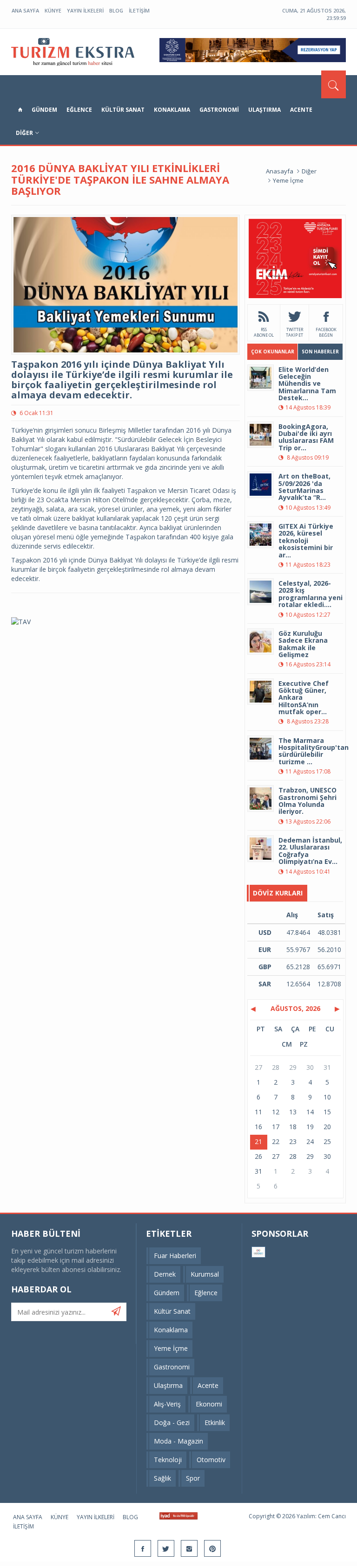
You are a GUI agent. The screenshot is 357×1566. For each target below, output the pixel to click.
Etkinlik (215, 1422)
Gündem (44, 110)
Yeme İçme (288, 180)
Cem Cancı (332, 1516)
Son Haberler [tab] (320, 351)
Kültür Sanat (123, 110)
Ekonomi (209, 1404)
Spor (193, 1478)
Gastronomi (219, 110)
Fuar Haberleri (175, 1255)
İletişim (139, 10)
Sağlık (162, 1478)
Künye (53, 10)
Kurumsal (205, 1274)
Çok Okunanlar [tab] (272, 351)
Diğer (24, 133)
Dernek (165, 1274)
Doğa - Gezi (172, 1422)
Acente (301, 110)
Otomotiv (211, 1459)
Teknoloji (168, 1459)
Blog (116, 10)
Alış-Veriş (167, 1404)
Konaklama (172, 110)
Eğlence (79, 110)
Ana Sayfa (25, 10)
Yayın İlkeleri (85, 10)
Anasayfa (279, 171)
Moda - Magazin (178, 1441)
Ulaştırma (264, 110)
